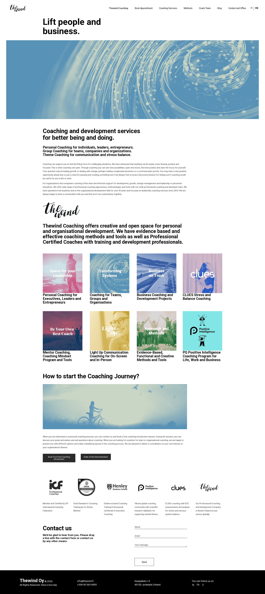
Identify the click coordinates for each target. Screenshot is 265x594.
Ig (193, 584)
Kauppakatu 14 (142, 581)
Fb (198, 584)
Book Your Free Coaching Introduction (59, 458)
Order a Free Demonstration (96, 457)
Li (203, 584)
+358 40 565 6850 (87, 584)
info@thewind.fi (85, 581)
